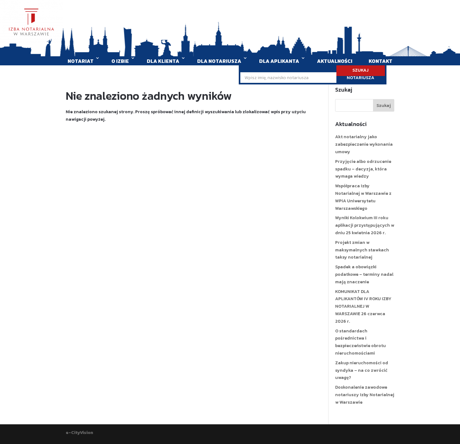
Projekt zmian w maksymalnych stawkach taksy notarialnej (362, 250)
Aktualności (334, 61)
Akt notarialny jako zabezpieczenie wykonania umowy (364, 144)
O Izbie (120, 61)
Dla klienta (163, 61)
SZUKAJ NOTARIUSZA (360, 71)
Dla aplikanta (279, 61)
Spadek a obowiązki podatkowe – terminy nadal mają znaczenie (364, 274)
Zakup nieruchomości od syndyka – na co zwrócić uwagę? (361, 370)
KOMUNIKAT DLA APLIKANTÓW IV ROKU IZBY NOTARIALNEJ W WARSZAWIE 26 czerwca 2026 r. (363, 306)
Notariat (81, 61)
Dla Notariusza (219, 61)
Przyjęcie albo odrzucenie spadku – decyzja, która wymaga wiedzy (363, 169)
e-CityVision (79, 432)
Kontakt (380, 61)
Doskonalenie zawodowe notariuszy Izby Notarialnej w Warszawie (364, 395)
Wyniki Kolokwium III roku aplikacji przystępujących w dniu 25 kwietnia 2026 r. (364, 225)
